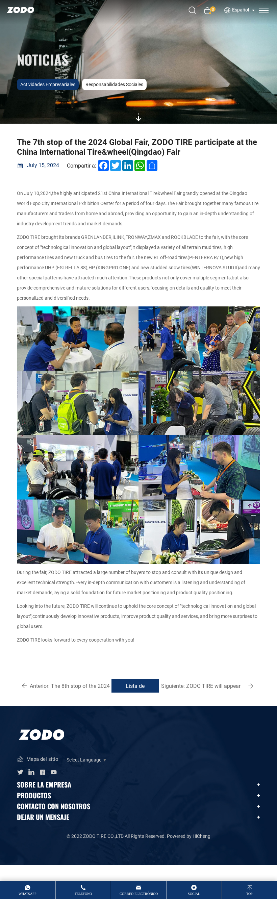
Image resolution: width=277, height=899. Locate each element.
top (249, 894)
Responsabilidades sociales (114, 84)
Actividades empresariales (47, 84)
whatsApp (27, 894)
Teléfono (83, 894)
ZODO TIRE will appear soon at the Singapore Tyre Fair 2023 (201, 687)
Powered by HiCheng (188, 836)
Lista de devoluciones (135, 687)
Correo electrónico (139, 894)
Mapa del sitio (41, 759)
